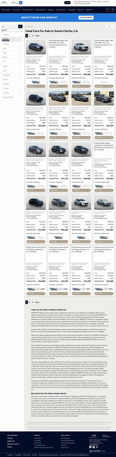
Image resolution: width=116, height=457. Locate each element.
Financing (10, 438)
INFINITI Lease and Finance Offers (43, 447)
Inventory (37, 435)
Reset (4, 30)
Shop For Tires (65, 447)
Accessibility (18, 455)
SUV (59, 403)
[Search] (20, 26)
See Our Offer (86, 18)
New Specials (37, 443)
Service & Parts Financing (67, 443)
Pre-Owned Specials (39, 445)
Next (37, 36)
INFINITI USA (11, 441)
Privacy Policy (27, 455)
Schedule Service (65, 438)
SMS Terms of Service (13, 444)
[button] (20, 3)
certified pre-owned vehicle (49, 381)
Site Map (34, 455)
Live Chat (31, 86)
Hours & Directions (12, 435)
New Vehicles (37, 438)
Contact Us (10, 455)
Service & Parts (65, 435)
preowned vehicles (55, 335)
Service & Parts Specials (67, 440)
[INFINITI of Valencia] (9, 2)
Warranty (63, 445)
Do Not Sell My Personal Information (49, 455)
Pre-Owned (37, 440)
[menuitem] (12, 38)
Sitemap (9, 447)
